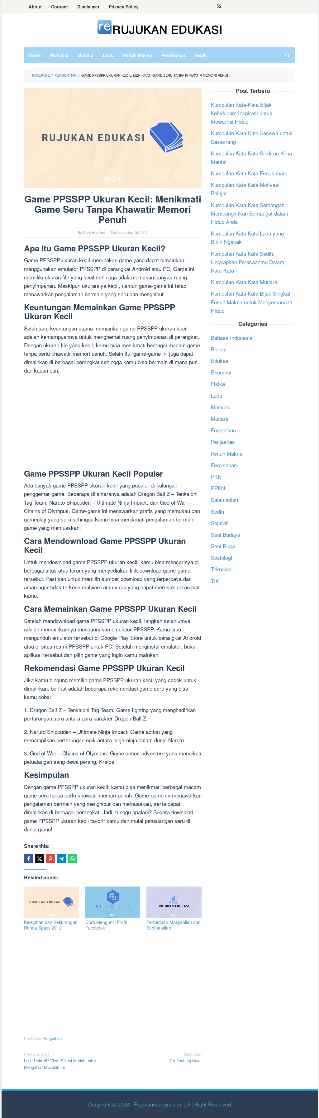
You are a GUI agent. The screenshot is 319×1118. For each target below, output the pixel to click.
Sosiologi (221, 557)
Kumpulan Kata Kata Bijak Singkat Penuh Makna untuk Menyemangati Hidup (251, 301)
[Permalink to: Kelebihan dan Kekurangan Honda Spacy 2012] (51, 902)
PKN (216, 476)
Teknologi (222, 569)
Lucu (216, 395)
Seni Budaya (225, 534)
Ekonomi (221, 372)
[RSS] (219, 6)
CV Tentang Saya (186, 1057)
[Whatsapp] (72, 858)
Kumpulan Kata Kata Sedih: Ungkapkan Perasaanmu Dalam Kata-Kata (247, 262)
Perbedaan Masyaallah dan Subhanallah (173, 925)
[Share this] (28, 858)
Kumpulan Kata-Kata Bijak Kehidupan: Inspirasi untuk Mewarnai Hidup (241, 113)
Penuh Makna (226, 453)
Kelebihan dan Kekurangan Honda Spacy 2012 (51, 925)
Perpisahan (224, 465)
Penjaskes (223, 441)
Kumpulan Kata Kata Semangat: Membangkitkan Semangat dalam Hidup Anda (249, 213)
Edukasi (220, 360)
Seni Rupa (223, 546)
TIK (215, 581)
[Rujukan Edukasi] (160, 26)
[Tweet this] (39, 858)
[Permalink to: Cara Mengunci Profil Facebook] (112, 902)
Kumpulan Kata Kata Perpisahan (248, 173)
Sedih (217, 511)
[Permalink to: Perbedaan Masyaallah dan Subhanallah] (174, 902)
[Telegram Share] (61, 858)
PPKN (218, 488)
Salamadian (224, 499)
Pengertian (52, 1038)
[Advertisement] (113, 423)
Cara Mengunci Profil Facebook (106, 925)
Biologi (218, 349)
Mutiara (219, 418)
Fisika (218, 384)
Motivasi (221, 407)
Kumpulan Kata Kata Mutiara (244, 282)
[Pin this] (50, 858)
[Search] (287, 55)
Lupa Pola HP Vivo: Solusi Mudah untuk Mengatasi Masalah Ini (60, 1060)
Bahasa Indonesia (231, 337)
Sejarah (220, 523)
